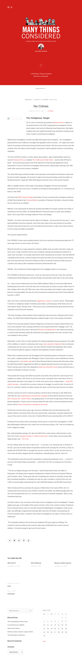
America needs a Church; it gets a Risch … (21, 632)
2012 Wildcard (36, 563)
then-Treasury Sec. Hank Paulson (19, 399)
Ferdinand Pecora (19, 160)
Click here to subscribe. (41, 76)
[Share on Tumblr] (28, 540)
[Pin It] (24, 540)
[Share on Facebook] (10, 540)
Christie (37, 99)
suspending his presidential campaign (34, 396)
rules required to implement (52, 344)
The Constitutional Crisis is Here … (19, 621)
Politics (53, 99)
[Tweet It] (14, 540)
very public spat (26, 361)
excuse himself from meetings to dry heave (33, 404)
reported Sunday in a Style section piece (34, 436)
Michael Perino (58, 122)
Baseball (29, 99)
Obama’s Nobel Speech (62, 563)
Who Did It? (12, 563)
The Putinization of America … (17, 635)
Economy (45, 99)
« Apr (44, 641)
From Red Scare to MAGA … (17, 625)
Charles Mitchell (32, 200)
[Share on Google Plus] (19, 540)
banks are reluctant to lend (47, 367)
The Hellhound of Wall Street (42, 160)
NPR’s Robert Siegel (25, 197)
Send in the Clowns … (15, 628)
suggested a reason (44, 301)
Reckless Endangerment (47, 329)
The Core (25, 439)
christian (50, 111)
